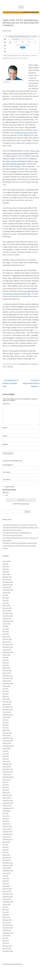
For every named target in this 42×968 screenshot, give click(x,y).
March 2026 (6, 574)
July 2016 (5, 876)
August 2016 (6, 873)
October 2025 (7, 587)
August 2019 (6, 779)
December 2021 (8, 707)
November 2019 (8, 772)
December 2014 (8, 925)
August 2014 (6, 935)
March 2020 (6, 761)
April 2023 (6, 665)
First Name (6, 472)
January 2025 (7, 611)
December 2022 (8, 676)
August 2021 (6, 717)
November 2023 (8, 647)
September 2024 (8, 621)
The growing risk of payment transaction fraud (10, 383)
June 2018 (6, 816)
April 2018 (6, 821)
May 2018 (6, 818)
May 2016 (6, 881)
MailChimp (25, 504)
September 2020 (8, 746)
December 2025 (8, 582)
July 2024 (5, 626)
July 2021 (5, 720)
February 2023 (7, 670)
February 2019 (7, 795)
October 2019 (7, 774)
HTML (7, 493)
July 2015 (5, 907)
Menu (21, 7)
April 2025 (6, 603)
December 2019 (8, 769)
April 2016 (6, 883)
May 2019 (6, 787)
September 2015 (8, 902)
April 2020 (6, 759)
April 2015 (6, 915)
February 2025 (7, 608)
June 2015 (6, 909)
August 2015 (6, 904)
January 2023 (7, 673)
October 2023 (7, 650)
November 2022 (8, 678)
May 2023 (6, 663)
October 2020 (7, 743)
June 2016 (6, 878)
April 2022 (6, 696)
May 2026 (6, 569)
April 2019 (6, 790)
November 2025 (8, 585)
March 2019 (6, 792)
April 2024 (6, 634)
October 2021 (7, 712)
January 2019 (7, 798)
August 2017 (6, 842)
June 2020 (6, 753)
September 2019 (8, 777)
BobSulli (10, 366)
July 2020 (5, 751)
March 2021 (6, 730)
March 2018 (6, 824)
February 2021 (7, 733)
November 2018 (8, 803)
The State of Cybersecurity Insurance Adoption (31, 383)
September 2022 (8, 683)
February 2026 (7, 577)
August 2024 (6, 624)
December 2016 (8, 863)
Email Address (8, 465)
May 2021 (6, 725)
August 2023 (6, 655)
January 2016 (7, 891)
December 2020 (8, 738)
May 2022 (6, 694)
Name (5, 428)
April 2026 (6, 572)
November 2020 (8, 740)
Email (5, 436)
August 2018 (6, 811)
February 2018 (7, 826)
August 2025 (6, 592)
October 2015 (7, 899)
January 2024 (7, 642)
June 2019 (6, 785)
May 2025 (6, 600)
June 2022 (6, 691)
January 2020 (7, 766)
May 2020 (6, 756)
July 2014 (5, 938)
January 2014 (7, 948)
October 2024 (7, 618)
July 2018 (5, 813)
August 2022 (6, 686)
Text (6, 495)
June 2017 (6, 847)
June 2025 (6, 598)
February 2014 (7, 946)
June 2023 (6, 660)
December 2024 (8, 613)
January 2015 (7, 922)
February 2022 (7, 702)
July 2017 (5, 844)
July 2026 (5, 564)
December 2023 (8, 644)
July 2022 (5, 689)
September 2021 (8, 714)
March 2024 (6, 637)
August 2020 (6, 748)
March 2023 (6, 668)
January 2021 (7, 735)
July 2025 (5, 595)
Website (5, 444)
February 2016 (7, 889)
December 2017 (8, 831)
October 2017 (7, 837)
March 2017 (6, 855)
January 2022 (7, 704)
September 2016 (8, 870)
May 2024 (6, 631)
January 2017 (7, 860)
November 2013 (8, 951)
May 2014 (6, 943)
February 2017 (7, 857)
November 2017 (8, 834)
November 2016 (8, 865)
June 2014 (6, 941)
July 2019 (5, 782)
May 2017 (6, 850)
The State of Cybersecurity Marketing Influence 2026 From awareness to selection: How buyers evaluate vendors (20, 545)
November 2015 (8, 896)
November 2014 (8, 928)
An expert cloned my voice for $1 (25, 133)
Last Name (6, 479)
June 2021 (6, 722)
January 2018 (7, 829)
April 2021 (6, 727)
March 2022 (6, 699)
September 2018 (8, 808)
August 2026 (6, 561)
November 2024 (8, 616)
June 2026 (6, 566)
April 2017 (6, 852)
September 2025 (8, 590)
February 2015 (7, 920)
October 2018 (7, 805)
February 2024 (7, 639)
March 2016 (6, 886)
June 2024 (6, 629)
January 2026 (7, 579)
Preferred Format (9, 489)
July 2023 (5, 657)
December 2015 (8, 894)
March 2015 (6, 917)
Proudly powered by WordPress (12, 964)
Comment (6, 404)
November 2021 (8, 709)
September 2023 (8, 652)
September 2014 (8, 933)
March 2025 (6, 605)
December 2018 (8, 800)
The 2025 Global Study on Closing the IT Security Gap (20, 525)
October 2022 (7, 681)
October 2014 (7, 930)
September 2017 (8, 839)
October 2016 (7, 868)
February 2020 (7, 764)
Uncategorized (23, 364)
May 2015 (6, 912)
